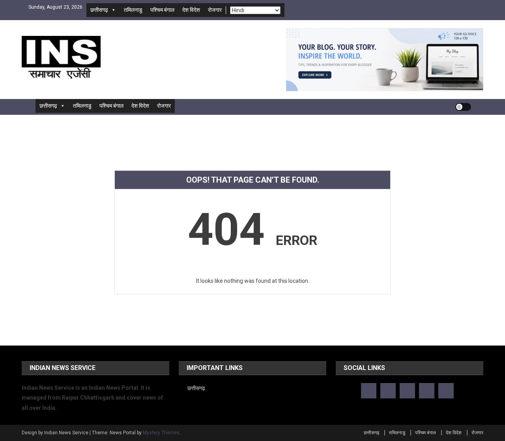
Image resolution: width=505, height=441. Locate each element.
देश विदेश (191, 10)
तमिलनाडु (133, 10)
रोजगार (215, 10)
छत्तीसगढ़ (99, 10)
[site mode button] (463, 107)
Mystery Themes (161, 432)
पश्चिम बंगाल (162, 10)
